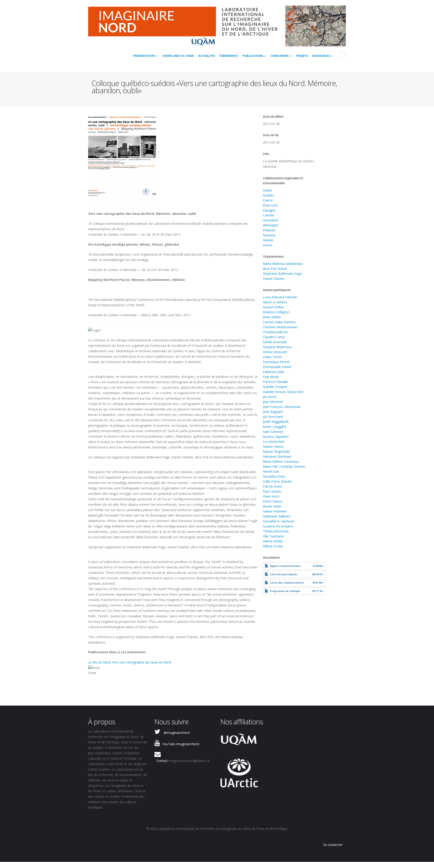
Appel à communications (285, 565)
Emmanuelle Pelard (277, 367)
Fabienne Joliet (273, 372)
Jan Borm (270, 397)
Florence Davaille (275, 382)
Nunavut (269, 235)
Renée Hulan (272, 506)
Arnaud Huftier (273, 307)
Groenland (270, 220)
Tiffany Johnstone (276, 531)
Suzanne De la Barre (278, 526)
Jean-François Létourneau (282, 407)
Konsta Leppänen (276, 436)
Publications (253, 56)
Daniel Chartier (274, 278)
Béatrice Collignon (276, 312)
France (268, 200)
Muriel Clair (271, 471)
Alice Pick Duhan (275, 268)
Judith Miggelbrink (276, 421)
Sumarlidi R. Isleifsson (279, 521)
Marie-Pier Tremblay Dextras (284, 466)
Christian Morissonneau (280, 327)
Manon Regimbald (276, 451)
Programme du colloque (285, 591)
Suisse (267, 245)
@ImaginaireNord (176, 732)
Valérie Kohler (273, 541)
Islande (268, 240)
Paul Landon (272, 491)
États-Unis (270, 205)
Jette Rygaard (273, 411)
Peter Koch (271, 496)
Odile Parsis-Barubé (277, 481)
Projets (302, 56)
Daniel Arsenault (275, 342)
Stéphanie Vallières (276, 516)
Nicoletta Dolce (274, 476)
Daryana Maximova (277, 347)
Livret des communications (287, 582)
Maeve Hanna (273, 446)
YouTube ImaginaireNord (180, 744)
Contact (162, 761)
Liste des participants (283, 574)
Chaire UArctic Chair (178, 56)
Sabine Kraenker (275, 511)
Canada (268, 215)
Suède (267, 190)
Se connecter (332, 845)
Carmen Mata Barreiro (279, 322)
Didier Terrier (272, 357)
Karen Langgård (274, 426)
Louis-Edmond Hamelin (280, 297)
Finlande (269, 230)
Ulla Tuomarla (273, 536)
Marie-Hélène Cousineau (281, 461)
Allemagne (270, 225)
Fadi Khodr (271, 377)
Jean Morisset (273, 402)
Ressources (321, 56)
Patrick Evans (272, 486)
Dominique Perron (276, 362)
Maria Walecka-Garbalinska (282, 263)
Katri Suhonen (273, 431)
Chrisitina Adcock (275, 332)
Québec (268, 195)
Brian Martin (272, 317)
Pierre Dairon (272, 501)
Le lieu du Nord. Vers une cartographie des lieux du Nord (129, 662)
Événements (228, 56)
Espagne (269, 210)
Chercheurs (280, 56)
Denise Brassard (275, 352)
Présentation (144, 56)
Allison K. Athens (275, 302)
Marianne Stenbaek (277, 456)
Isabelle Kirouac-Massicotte (283, 392)
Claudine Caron (274, 337)
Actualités (206, 56)
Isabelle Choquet (275, 387)
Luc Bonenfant (274, 441)
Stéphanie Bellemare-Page (282, 273)
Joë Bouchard (273, 416)
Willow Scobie (273, 546)
